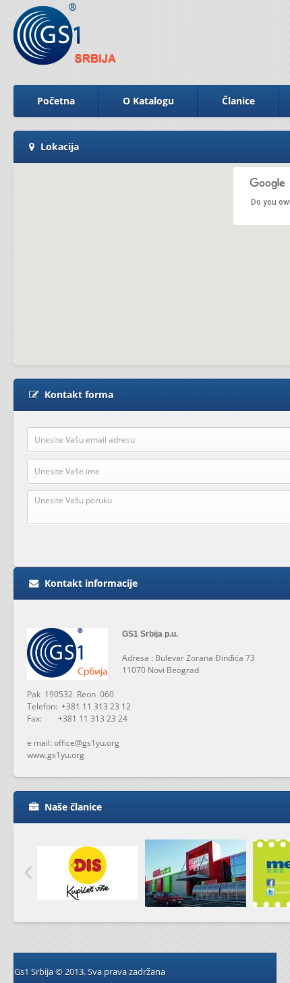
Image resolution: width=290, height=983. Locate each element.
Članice (238, 100)
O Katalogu (148, 100)
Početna (56, 100)
